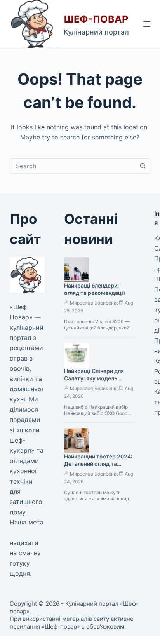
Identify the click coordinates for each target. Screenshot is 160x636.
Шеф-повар (96, 19)
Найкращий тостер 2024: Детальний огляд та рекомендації (98, 463)
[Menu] (146, 24)
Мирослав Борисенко (94, 303)
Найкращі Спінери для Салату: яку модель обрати (94, 378)
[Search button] (142, 166)
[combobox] (73, 166)
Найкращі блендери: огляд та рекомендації (94, 289)
